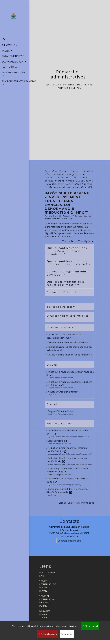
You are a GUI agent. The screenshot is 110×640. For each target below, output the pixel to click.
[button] (14, 40)
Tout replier (70, 241)
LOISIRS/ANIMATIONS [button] (13, 72)
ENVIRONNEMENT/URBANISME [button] (14, 81)
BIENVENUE (67, 84)
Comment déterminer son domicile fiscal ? (69, 342)
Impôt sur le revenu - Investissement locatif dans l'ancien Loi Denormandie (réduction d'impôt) (69, 184)
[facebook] (69, 548)
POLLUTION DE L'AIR (47, 574)
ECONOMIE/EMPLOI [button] (13, 61)
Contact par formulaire (69, 540)
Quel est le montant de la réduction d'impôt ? (66, 283)
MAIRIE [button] (6, 50)
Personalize (66, 634)
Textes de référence (60, 306)
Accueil (51, 84)
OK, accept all (91, 626)
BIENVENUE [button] (8, 45)
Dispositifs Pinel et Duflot (61, 411)
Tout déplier (86, 241)
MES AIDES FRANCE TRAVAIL (44, 614)
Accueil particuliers (57, 171)
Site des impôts (57, 440)
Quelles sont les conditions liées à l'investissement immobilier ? (67, 251)
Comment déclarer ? (62, 292)
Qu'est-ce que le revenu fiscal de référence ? (70, 354)
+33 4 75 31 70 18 (69, 536)
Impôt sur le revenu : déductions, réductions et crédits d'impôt (67, 177)
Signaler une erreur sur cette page (76, 502)
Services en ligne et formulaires (67, 315)
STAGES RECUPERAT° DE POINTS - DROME (47, 586)
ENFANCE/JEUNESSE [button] (13, 56)
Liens (45, 566)
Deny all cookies (48, 634)
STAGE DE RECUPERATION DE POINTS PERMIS (47, 601)
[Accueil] (14, 18)
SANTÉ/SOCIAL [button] (10, 67)
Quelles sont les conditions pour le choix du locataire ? (67, 262)
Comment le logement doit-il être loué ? (68, 273)
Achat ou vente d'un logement (63, 391)
